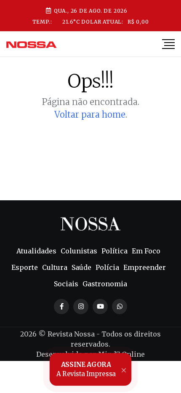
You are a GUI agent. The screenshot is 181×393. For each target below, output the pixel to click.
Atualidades (36, 251)
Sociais (66, 284)
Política (114, 251)
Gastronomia (105, 284)
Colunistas (79, 251)
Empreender (144, 267)
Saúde (81, 267)
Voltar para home (89, 114)
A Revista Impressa (86, 369)
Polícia (107, 267)
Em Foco (146, 251)
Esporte (24, 267)
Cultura (54, 267)
